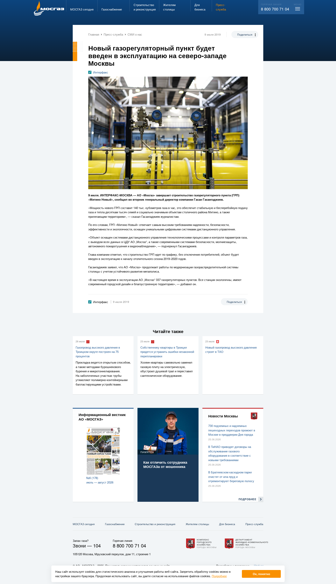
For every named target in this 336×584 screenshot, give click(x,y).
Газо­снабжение (115, 524)
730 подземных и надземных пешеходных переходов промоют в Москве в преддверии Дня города (231, 430)
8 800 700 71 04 (275, 9)
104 (97, 545)
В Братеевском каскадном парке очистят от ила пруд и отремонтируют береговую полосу (231, 476)
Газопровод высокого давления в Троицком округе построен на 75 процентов (98, 351)
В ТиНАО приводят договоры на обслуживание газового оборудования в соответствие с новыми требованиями (229, 453)
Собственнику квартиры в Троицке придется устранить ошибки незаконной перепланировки (167, 351)
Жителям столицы (197, 524)
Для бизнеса (227, 524)
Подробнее (219, 576)
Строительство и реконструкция (155, 524)
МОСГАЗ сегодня (84, 524)
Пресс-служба (254, 524)
